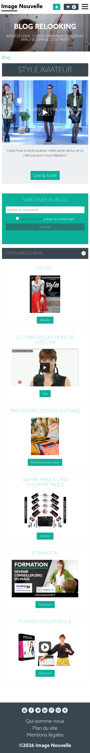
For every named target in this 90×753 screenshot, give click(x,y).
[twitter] (38, 710)
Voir (45, 394)
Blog (6, 57)
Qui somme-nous (45, 721)
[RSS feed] (65, 710)
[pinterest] (51, 710)
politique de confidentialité (59, 219)
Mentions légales (45, 735)
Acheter (45, 320)
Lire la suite (45, 175)
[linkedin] (45, 710)
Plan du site (45, 728)
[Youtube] (24, 710)
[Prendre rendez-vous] (45, 436)
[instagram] (58, 710)
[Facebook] (31, 710)
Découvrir (45, 605)
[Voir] (45, 367)
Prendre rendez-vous (45, 462)
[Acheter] (45, 294)
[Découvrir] (45, 578)
